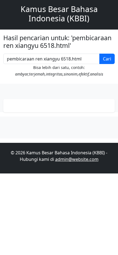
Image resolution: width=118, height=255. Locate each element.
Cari (107, 59)
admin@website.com (77, 159)
